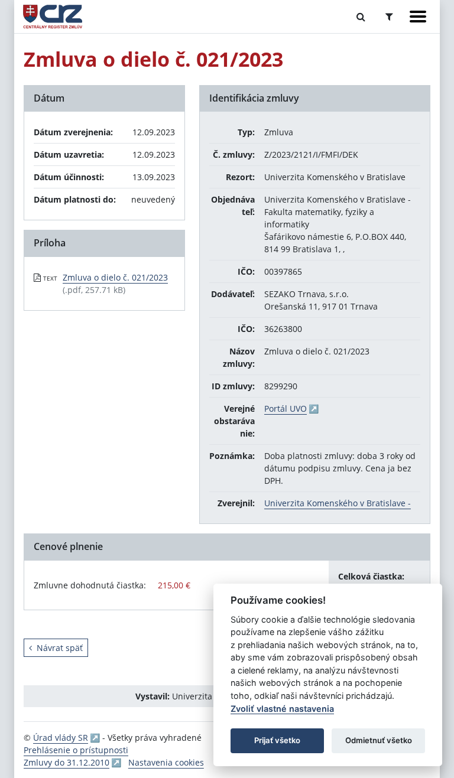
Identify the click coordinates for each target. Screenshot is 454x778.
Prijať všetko (277, 740)
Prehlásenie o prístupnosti (76, 750)
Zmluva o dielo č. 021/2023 (115, 277)
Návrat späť (60, 647)
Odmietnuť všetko (378, 740)
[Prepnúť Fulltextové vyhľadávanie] (361, 16)
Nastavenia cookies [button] (166, 762)
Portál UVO (285, 408)
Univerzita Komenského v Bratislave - (337, 503)
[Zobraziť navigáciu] (418, 16)
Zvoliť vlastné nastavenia (282, 709)
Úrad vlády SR (60, 737)
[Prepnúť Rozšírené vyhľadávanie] (389, 16)
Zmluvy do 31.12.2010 (66, 762)
